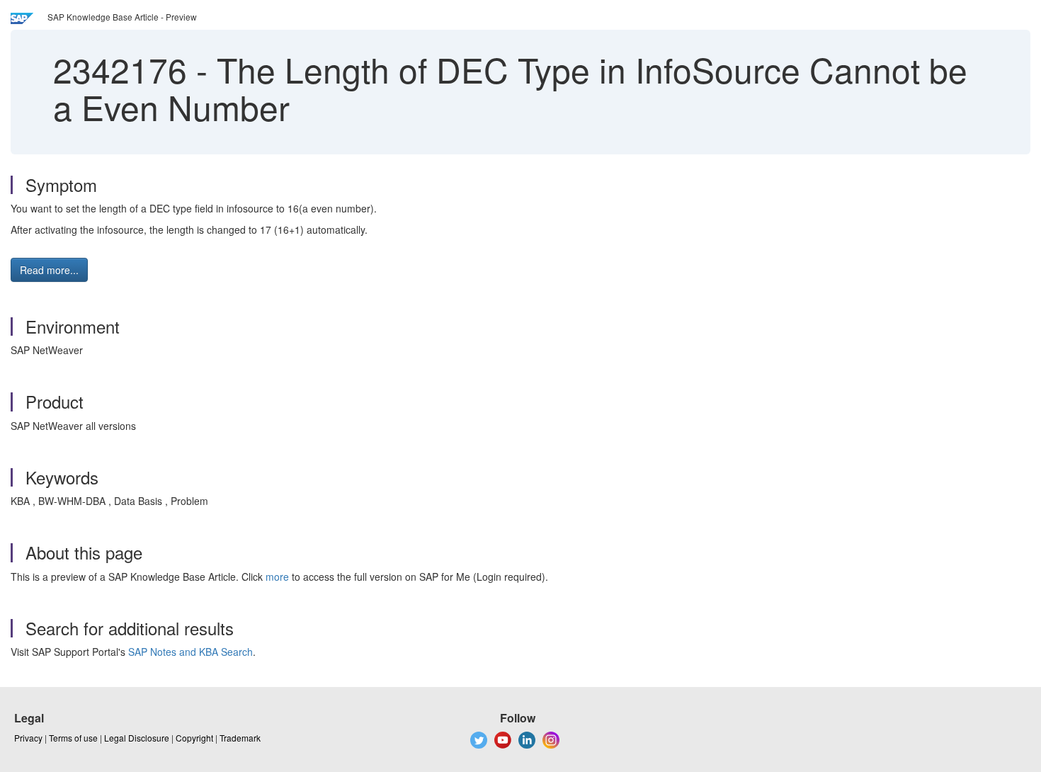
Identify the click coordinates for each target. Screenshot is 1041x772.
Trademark (240, 738)
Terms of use (73, 738)
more (277, 576)
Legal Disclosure (136, 738)
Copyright (194, 738)
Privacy (28, 738)
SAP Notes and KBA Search (190, 652)
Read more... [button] (49, 270)
